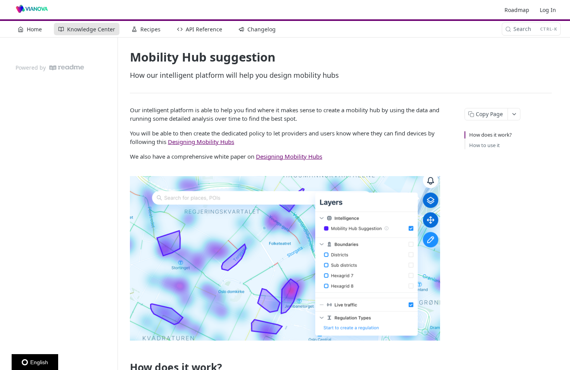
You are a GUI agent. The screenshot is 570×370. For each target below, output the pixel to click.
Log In (548, 10)
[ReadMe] (66, 67)
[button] (285, 258)
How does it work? (490, 134)
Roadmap (516, 10)
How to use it (484, 145)
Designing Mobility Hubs (201, 142)
